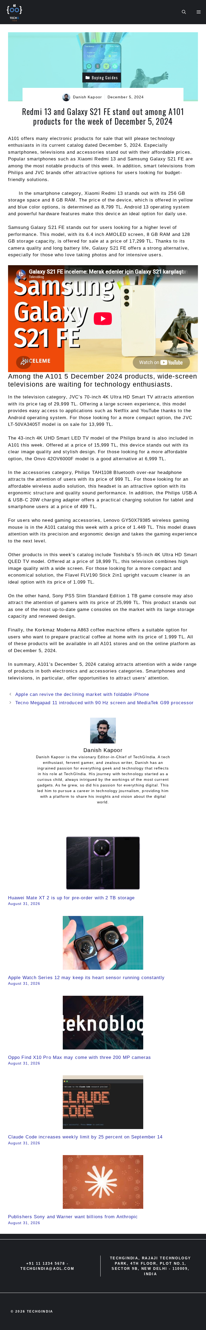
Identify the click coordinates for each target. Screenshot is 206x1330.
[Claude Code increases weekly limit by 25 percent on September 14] (103, 1125)
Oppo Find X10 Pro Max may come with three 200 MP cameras (79, 1057)
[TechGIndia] (15, 12)
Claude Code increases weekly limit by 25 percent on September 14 (85, 1137)
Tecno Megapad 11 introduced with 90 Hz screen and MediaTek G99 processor (104, 702)
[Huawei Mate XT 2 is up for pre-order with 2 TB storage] (103, 886)
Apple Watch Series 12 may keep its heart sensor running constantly (86, 977)
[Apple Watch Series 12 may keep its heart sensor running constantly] (103, 966)
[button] (183, 12)
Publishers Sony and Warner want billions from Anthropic (73, 1216)
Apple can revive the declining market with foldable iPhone (82, 694)
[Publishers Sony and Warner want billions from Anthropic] (103, 1205)
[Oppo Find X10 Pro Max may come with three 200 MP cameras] (103, 1045)
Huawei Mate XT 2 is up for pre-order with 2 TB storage (71, 897)
